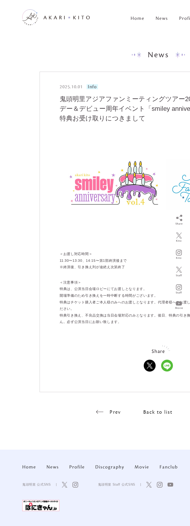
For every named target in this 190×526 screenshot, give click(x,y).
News (162, 18)
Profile (77, 467)
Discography (109, 467)
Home (137, 18)
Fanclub (169, 467)
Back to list (157, 412)
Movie (142, 467)
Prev (115, 412)
